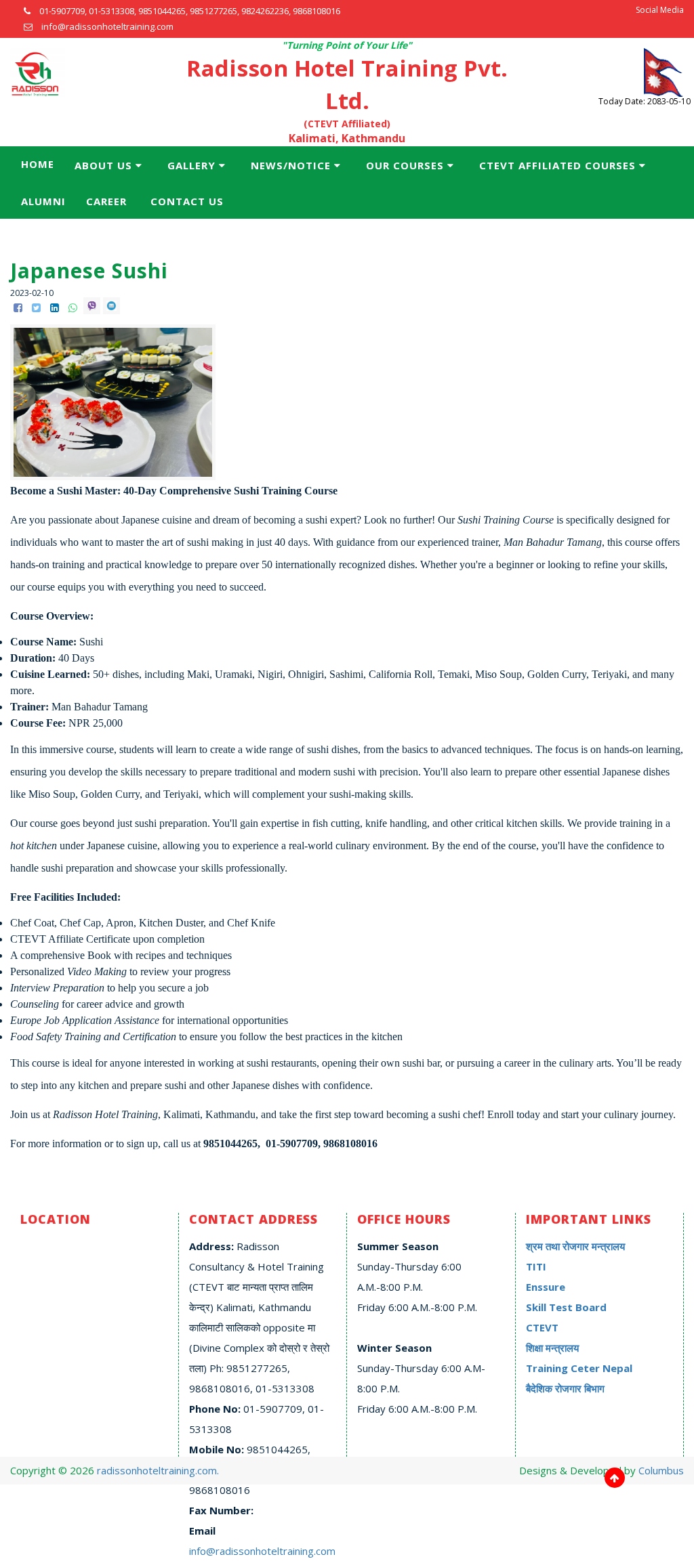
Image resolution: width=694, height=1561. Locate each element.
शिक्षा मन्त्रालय (552, 1347)
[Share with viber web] (93, 307)
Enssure (545, 1286)
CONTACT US (187, 201)
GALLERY (191, 165)
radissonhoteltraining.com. (158, 1470)
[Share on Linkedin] (56, 307)
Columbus (661, 1470)
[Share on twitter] (37, 307)
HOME (37, 164)
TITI (536, 1266)
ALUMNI (43, 201)
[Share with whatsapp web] (74, 307)
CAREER (106, 201)
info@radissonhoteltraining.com (262, 1551)
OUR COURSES (405, 165)
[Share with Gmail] (111, 307)
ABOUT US (103, 165)
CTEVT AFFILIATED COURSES (557, 165)
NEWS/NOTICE (291, 165)
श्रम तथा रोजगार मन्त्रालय (575, 1246)
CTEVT (542, 1327)
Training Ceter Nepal (579, 1368)
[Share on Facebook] (19, 307)
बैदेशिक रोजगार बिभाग (565, 1388)
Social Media (660, 10)
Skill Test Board (566, 1307)
